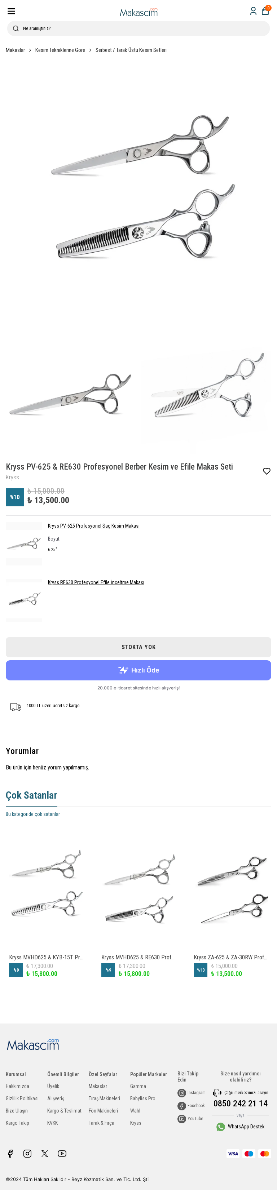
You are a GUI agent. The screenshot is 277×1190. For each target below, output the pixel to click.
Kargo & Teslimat (64, 1111)
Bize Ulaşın (17, 1111)
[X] (44, 1153)
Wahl (135, 1111)
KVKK (52, 1123)
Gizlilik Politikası (22, 1098)
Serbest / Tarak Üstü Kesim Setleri (131, 50)
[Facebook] (10, 1153)
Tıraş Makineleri (104, 1098)
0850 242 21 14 (241, 1103)
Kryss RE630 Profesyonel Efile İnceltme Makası (96, 582)
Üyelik (53, 1086)
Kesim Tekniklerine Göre (60, 50)
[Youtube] (62, 1153)
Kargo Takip (17, 1123)
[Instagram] (27, 1153)
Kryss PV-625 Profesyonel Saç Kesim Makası (94, 526)
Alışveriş (55, 1098)
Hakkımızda (17, 1086)
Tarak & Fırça (101, 1123)
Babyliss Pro (142, 1098)
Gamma (138, 1086)
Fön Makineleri (103, 1111)
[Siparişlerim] (253, 10)
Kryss (135, 1123)
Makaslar (15, 50)
